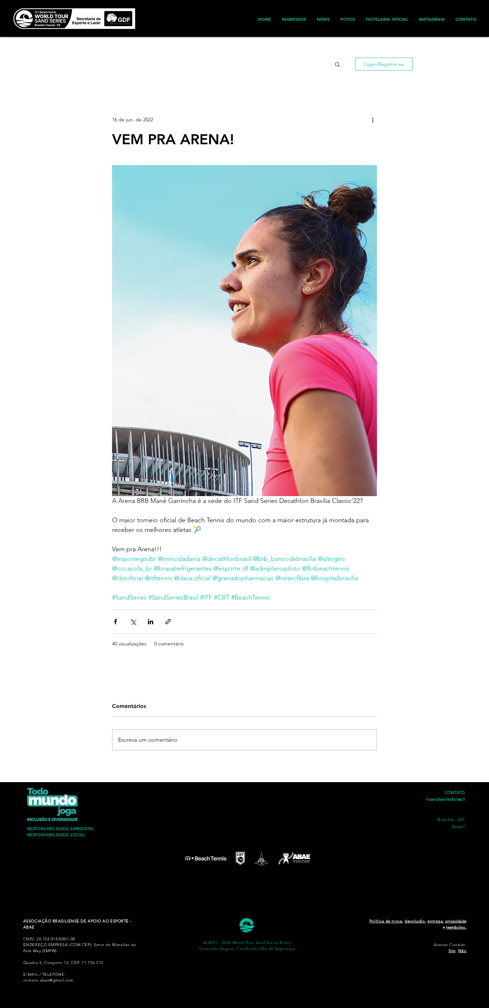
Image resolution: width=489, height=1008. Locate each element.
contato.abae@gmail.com (48, 980)
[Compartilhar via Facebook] (115, 621)
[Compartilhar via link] (168, 621)
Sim (452, 950)
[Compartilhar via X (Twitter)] (133, 621)
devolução (415, 921)
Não (462, 950)
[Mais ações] (372, 119)
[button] (337, 64)
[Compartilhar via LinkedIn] (150, 621)
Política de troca (385, 921)
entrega (435, 921)
